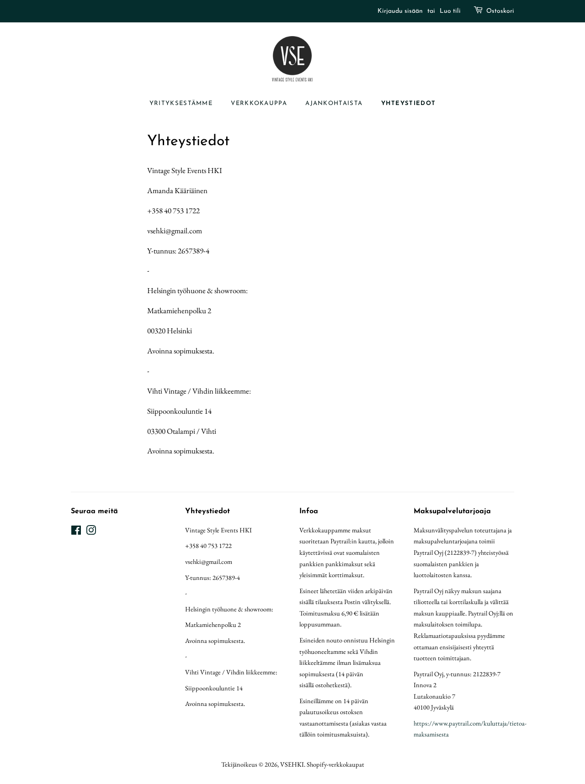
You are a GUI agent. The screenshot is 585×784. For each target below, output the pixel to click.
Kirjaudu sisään (400, 11)
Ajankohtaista (333, 103)
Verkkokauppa (259, 103)
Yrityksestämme (181, 103)
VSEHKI (292, 764)
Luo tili (450, 11)
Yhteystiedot (408, 103)
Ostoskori (500, 11)
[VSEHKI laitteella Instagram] (91, 531)
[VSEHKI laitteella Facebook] (76, 531)
